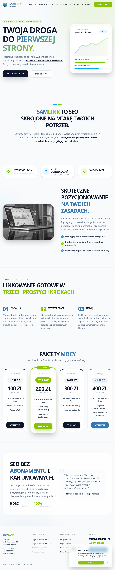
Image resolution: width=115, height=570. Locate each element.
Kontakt (86, 4)
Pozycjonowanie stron (40, 540)
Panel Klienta (103, 4)
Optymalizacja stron (39, 548)
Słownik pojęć (65, 552)
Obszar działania (37, 552)
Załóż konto (41, 74)
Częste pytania (66, 544)
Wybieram (15, 425)
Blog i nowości (65, 540)
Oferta (31, 4)
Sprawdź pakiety (15, 74)
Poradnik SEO (46, 4)
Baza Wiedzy (63, 4)
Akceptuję (91, 562)
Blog (76, 4)
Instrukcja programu (68, 548)
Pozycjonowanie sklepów (41, 544)
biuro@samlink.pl (99, 539)
